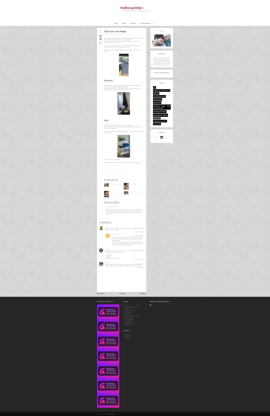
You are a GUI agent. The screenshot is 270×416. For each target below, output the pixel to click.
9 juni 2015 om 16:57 (139, 235)
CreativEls (107, 249)
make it (124, 23)
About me (133, 23)
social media (157, 124)
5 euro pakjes (133, 184)
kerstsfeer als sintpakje (135, 192)
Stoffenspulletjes (110, 34)
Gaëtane (107, 227)
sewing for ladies (160, 115)
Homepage (122, 293)
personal (157, 102)
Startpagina (128, 334)
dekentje (112, 192)
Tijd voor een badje (115, 31)
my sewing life (158, 99)
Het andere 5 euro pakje (116, 184)
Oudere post (143, 293)
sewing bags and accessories (162, 107)
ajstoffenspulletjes (111, 414)
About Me (127, 336)
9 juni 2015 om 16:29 (139, 228)
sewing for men (157, 118)
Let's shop (156, 93)
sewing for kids (160, 112)
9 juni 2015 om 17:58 (139, 264)
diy (155, 87)
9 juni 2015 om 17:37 (139, 250)
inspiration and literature (162, 90)
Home (116, 23)
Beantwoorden (139, 231)
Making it (127, 338)
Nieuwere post (101, 293)
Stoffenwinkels (145, 23)
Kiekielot (107, 262)
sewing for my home (160, 121)
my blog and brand (159, 96)
